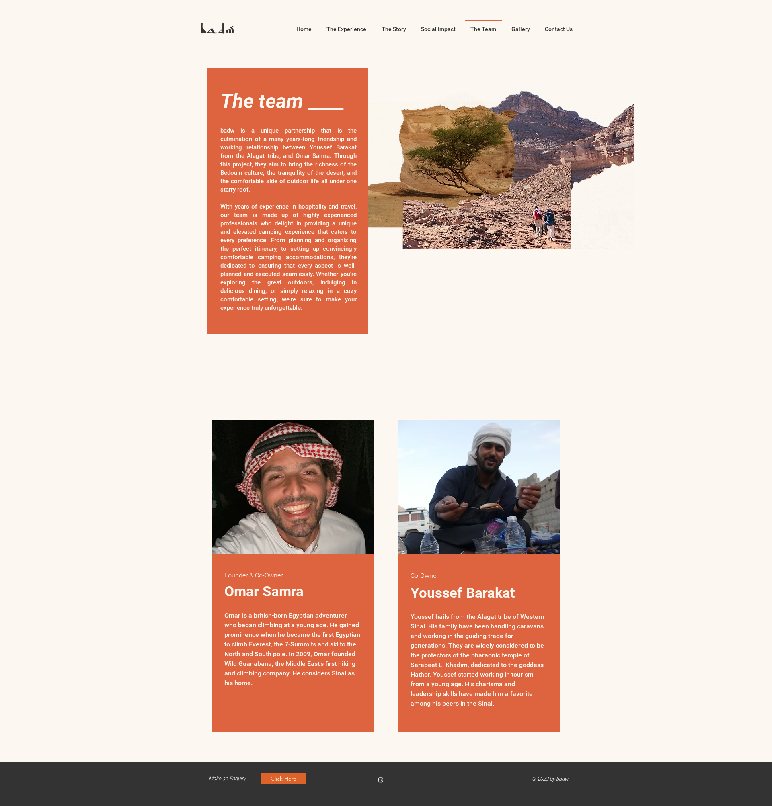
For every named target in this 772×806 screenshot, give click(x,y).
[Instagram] (381, 780)
